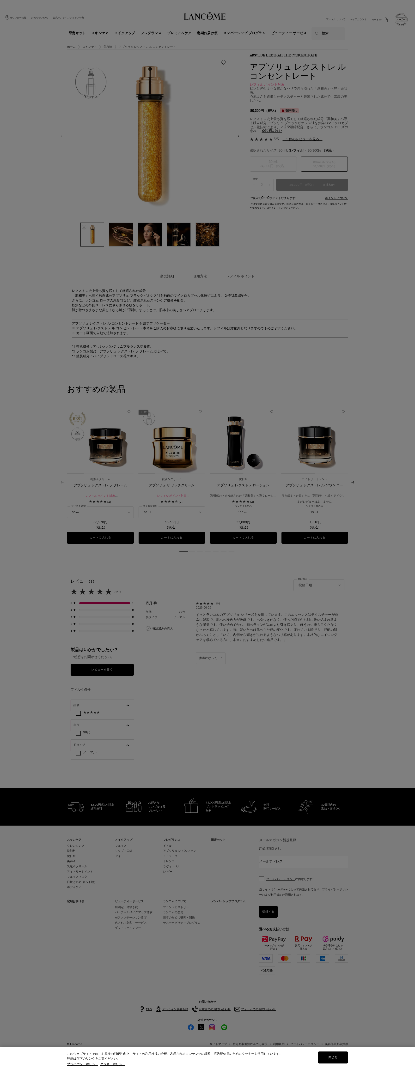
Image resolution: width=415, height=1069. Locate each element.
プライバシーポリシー (82, 1064)
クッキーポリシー (112, 1064)
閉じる (333, 1057)
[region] (207, 1058)
